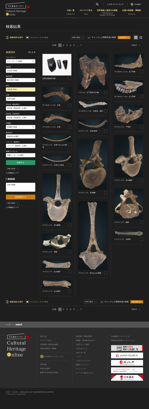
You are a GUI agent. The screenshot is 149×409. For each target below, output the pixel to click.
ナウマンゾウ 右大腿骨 (51, 291)
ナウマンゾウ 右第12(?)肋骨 (53, 165)
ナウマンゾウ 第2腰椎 (87, 193)
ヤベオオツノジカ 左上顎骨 (124, 96)
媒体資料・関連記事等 (84, 336)
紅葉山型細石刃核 (49, 78)
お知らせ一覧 (81, 352)
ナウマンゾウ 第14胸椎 (51, 225)
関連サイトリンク (82, 365)
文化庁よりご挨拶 (82, 344)
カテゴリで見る (85, 12)
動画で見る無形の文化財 (49, 372)
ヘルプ (78, 357)
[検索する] (33, 61)
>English (137, 4)
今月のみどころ (81, 348)
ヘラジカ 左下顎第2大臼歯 (88, 92)
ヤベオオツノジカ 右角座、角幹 (90, 111)
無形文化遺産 (45, 368)
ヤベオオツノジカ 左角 (51, 127)
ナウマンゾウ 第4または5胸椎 (89, 273)
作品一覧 (71, 12)
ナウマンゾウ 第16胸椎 (123, 180)
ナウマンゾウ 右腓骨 (122, 239)
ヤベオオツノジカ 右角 (51, 105)
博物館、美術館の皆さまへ (85, 340)
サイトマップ (81, 369)
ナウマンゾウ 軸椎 (121, 222)
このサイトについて (115, 4)
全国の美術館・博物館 (131, 12)
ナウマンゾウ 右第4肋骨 (87, 131)
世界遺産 (43, 364)
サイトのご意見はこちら (85, 373)
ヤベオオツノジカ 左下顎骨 (124, 72)
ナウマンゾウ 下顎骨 (122, 127)
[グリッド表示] (135, 37)
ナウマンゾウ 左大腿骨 (51, 272)
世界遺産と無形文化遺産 (107, 12)
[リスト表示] (140, 37)
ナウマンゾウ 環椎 (49, 252)
